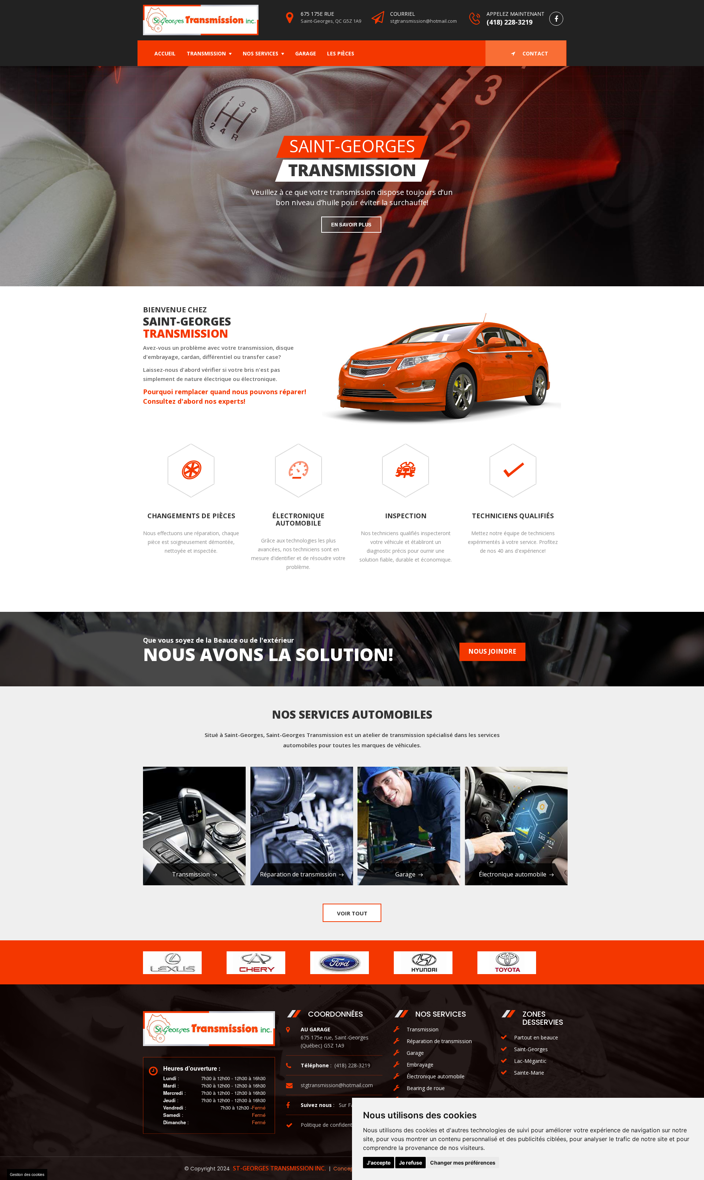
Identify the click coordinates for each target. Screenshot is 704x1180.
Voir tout (352, 913)
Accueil (165, 53)
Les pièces (340, 53)
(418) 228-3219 (509, 22)
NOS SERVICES (260, 53)
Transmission (206, 53)
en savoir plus (173, 240)
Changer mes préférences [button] (462, 1162)
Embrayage (420, 1064)
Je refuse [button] (410, 1162)
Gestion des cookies (27, 1174)
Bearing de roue (426, 1088)
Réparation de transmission (298, 874)
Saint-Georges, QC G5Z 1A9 (331, 21)
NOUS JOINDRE (492, 651)
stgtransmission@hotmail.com (423, 21)
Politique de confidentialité (332, 1124)
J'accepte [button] (378, 1162)
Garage (305, 53)
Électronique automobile (512, 874)
